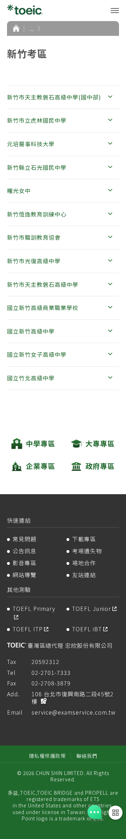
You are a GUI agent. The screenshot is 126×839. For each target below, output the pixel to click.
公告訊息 (24, 551)
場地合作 (84, 563)
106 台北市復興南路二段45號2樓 (72, 697)
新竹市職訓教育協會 (34, 237)
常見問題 (24, 539)
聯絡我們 (86, 756)
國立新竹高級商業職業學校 (42, 307)
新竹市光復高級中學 (34, 261)
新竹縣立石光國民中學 (36, 167)
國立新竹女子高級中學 (36, 354)
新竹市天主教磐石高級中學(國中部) (54, 97)
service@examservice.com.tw (73, 712)
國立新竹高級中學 (31, 331)
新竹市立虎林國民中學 (36, 120)
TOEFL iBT (87, 629)
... (31, 28)
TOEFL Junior (91, 608)
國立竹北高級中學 (31, 378)
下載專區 (84, 539)
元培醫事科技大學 (31, 144)
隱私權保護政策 (47, 756)
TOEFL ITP (28, 629)
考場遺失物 (87, 551)
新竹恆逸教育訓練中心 (36, 214)
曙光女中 (19, 190)
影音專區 (24, 563)
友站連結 (84, 574)
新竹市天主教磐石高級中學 (42, 284)
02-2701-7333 (51, 672)
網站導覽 (24, 574)
